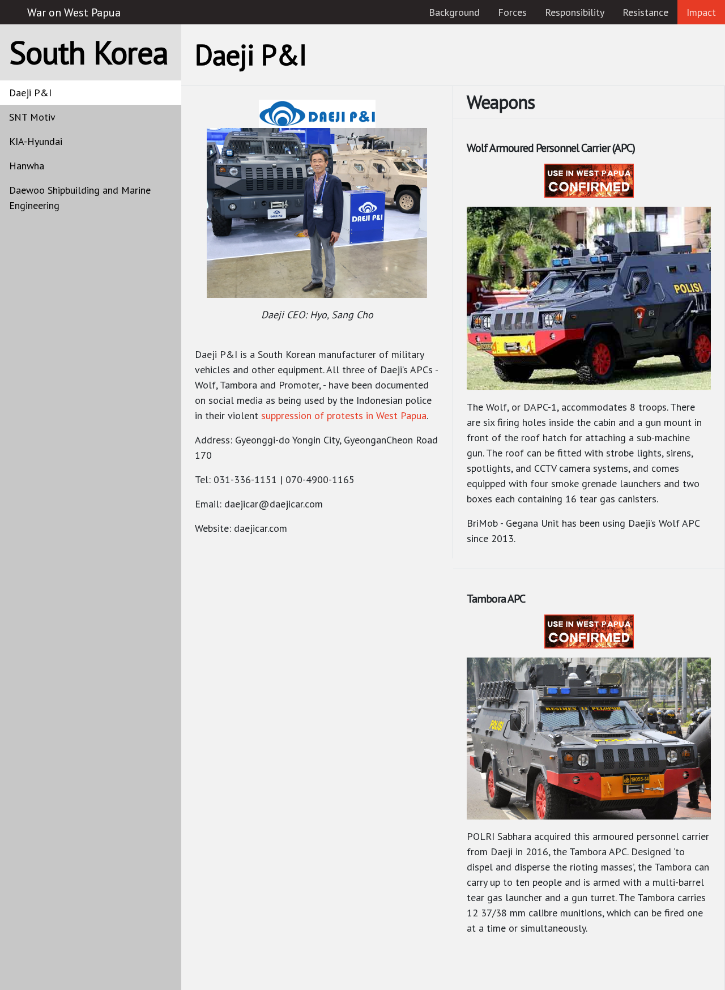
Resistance (645, 12)
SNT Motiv (32, 116)
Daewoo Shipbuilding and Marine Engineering (80, 198)
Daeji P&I (30, 92)
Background (454, 12)
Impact (701, 12)
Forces (512, 12)
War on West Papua (74, 12)
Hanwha (26, 165)
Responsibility (574, 12)
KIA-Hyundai (35, 141)
